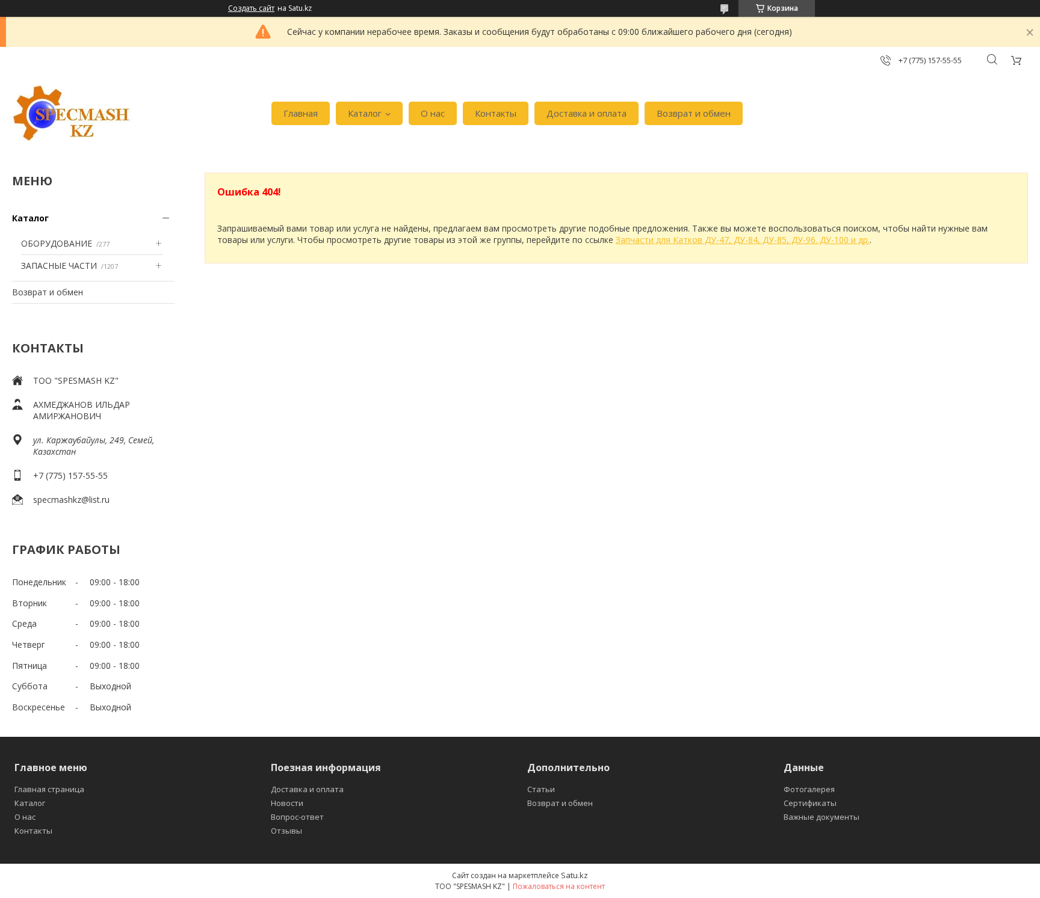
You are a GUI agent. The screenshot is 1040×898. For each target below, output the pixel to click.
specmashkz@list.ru (71, 499)
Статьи (541, 789)
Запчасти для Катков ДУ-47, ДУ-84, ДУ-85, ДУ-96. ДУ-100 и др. (743, 239)
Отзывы (286, 830)
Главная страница (49, 789)
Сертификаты (810, 803)
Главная (300, 113)
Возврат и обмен (694, 113)
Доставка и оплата (586, 113)
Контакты (495, 113)
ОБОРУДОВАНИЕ (56, 243)
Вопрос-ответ (297, 816)
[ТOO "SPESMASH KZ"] (72, 113)
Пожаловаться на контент (559, 886)
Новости (287, 803)
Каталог (365, 113)
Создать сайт (251, 8)
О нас (433, 113)
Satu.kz (574, 875)
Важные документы (821, 816)
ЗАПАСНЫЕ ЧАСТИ (59, 265)
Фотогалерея (809, 789)
